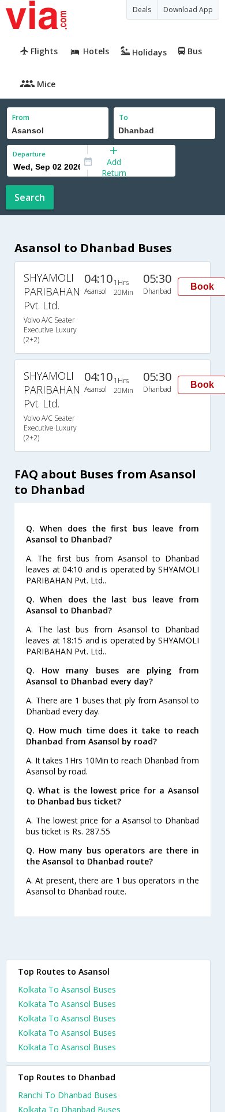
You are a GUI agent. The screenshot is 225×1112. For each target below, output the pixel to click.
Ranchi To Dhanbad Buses (67, 1094)
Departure (29, 153)
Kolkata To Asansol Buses (67, 989)
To (123, 117)
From (20, 117)
